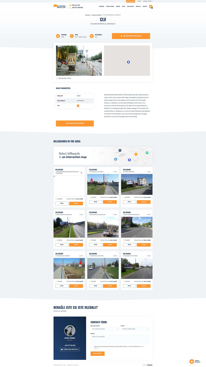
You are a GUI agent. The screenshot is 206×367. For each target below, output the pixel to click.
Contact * (123, 326)
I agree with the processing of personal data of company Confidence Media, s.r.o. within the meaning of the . (119, 347)
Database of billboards (97, 15)
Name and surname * (95, 326)
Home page (87, 15)
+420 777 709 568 (69, 345)
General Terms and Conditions (73, 365)
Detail (62, 203)
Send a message (97, 353)
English (149, 1)
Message (93, 333)
